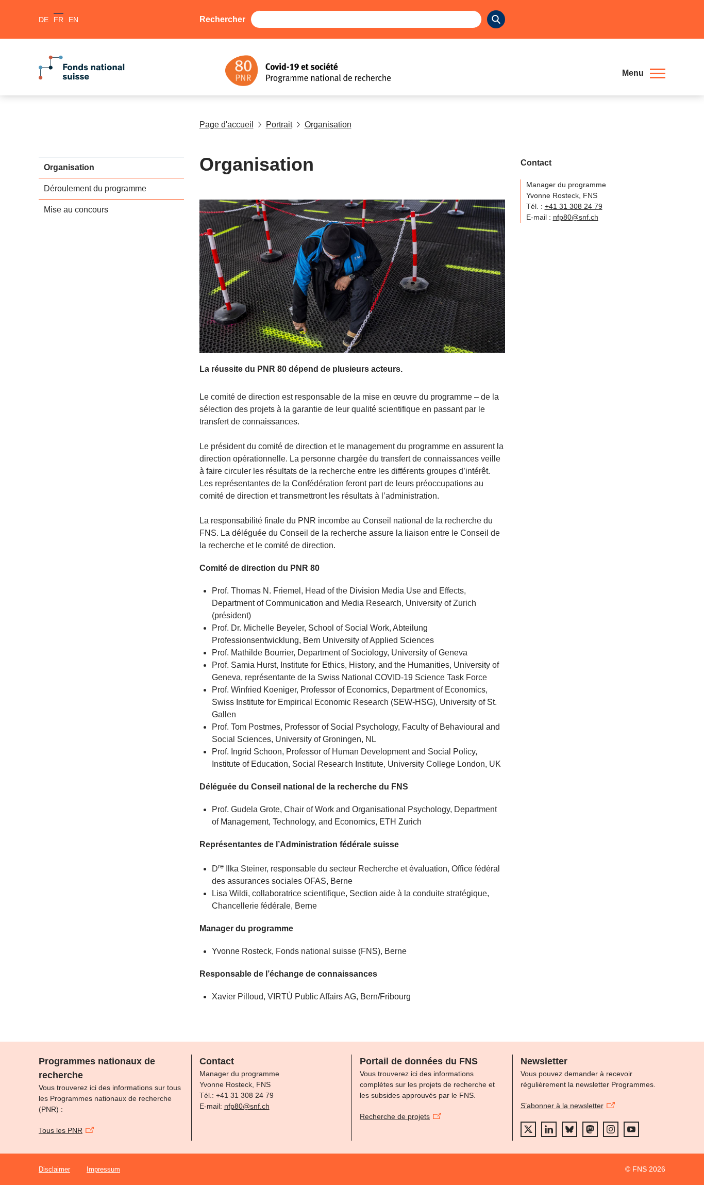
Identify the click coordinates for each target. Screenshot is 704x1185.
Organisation (328, 124)
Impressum (103, 1169)
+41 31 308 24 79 (573, 206)
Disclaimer (54, 1169)
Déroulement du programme (95, 188)
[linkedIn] (549, 1129)
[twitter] (528, 1129)
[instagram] (610, 1129)
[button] (643, 73)
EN (73, 19)
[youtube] (631, 1129)
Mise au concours (76, 209)
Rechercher (222, 19)
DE (43, 19)
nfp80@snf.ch (575, 217)
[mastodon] (590, 1129)
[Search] (496, 19)
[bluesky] (569, 1129)
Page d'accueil (226, 124)
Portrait (279, 124)
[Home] (416, 70)
